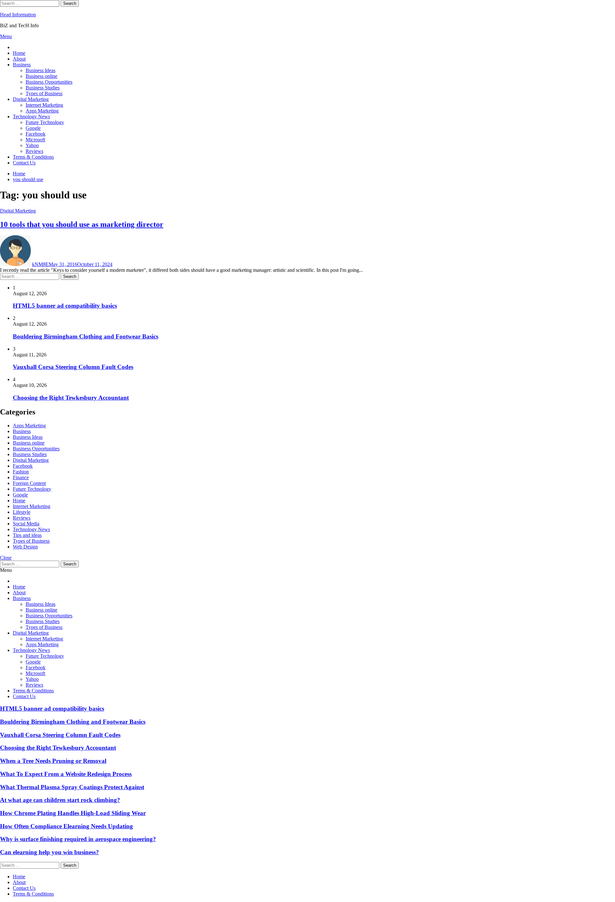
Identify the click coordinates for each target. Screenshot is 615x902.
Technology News (31, 116)
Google (33, 128)
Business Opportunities (49, 82)
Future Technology (45, 122)
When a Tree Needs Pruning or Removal (53, 760)
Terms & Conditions (33, 157)
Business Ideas (40, 70)
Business (22, 64)
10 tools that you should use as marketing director (81, 224)
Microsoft (35, 139)
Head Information (18, 14)
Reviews (34, 151)
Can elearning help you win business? (49, 852)
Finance (21, 477)
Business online (41, 76)
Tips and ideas (27, 535)
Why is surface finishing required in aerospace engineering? (78, 839)
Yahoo (32, 145)
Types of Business (44, 93)
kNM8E (40, 264)
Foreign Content (29, 483)
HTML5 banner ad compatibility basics (65, 305)
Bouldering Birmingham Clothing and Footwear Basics (85, 336)
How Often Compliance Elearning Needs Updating (66, 826)
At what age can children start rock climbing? (60, 800)
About (19, 59)
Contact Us (24, 162)
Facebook (35, 134)
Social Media (26, 523)
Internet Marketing (44, 105)
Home (19, 53)
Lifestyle (21, 512)
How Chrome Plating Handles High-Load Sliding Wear (73, 813)
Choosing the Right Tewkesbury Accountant (71, 397)
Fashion (21, 471)
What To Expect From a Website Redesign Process (66, 774)
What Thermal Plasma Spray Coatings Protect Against (72, 787)
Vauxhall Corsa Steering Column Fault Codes (73, 366)
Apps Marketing (42, 110)
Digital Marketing (31, 99)
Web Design (25, 546)
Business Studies (43, 87)
